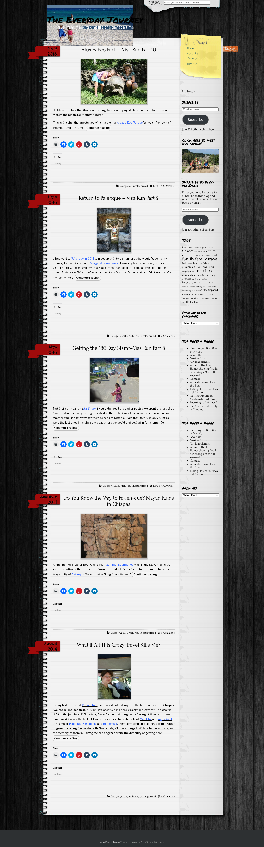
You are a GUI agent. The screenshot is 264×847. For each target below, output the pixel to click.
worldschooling (190, 302)
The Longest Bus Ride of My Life (203, 349)
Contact (192, 58)
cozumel (211, 251)
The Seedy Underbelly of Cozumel (204, 407)
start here (89, 408)
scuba (205, 287)
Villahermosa (187, 298)
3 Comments (168, 632)
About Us (192, 53)
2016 (124, 336)
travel (213, 290)
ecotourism (204, 255)
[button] (114, 82)
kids (211, 267)
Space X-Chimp (155, 842)
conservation (199, 251)
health (198, 267)
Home (190, 48)
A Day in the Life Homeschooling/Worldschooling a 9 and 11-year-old (204, 370)
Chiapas (187, 251)
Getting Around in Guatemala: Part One (202, 397)
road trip (186, 287)
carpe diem (208, 247)
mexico (203, 270)
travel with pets (201, 295)
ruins (192, 287)
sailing (199, 286)
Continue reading (98, 128)
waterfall (207, 298)
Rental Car (213, 283)
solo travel (196, 291)
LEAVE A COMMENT (164, 186)
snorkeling (186, 291)
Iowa (205, 267)
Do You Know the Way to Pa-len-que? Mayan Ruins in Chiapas (118, 501)
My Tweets (189, 91)
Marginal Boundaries (119, 564)
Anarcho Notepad (131, 842)
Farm (195, 263)
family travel (207, 258)
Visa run (199, 298)
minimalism (189, 275)
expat (213, 255)
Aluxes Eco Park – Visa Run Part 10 (118, 50)
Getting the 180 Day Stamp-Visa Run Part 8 (118, 348)
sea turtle (212, 287)
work (214, 298)
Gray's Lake (204, 263)
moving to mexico (199, 279)
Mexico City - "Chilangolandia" (200, 360)
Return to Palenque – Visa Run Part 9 (119, 198)
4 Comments (168, 796)
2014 (125, 632)
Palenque (187, 282)
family (188, 258)
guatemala (188, 267)
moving (201, 275)
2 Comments (168, 336)
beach (185, 247)
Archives (133, 336)
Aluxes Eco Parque (130, 122)
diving (195, 255)
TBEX (204, 290)
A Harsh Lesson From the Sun (203, 383)
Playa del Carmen (201, 283)
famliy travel (187, 263)
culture (187, 255)
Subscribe (195, 119)
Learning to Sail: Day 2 (204, 402)
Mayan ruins (188, 271)
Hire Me (192, 63)
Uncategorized (140, 186)
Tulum (210, 295)
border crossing (196, 247)
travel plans (188, 294)
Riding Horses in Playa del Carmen (204, 390)
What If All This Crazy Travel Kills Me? (119, 645)
